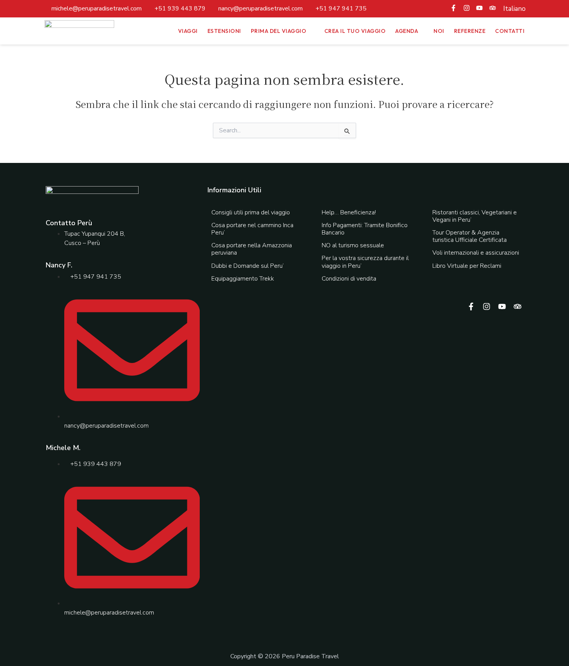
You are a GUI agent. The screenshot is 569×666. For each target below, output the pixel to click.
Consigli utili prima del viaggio (250, 212)
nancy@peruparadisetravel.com (260, 8)
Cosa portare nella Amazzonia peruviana (251, 249)
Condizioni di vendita (349, 278)
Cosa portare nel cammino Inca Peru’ (252, 229)
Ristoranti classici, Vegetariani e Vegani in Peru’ (474, 216)
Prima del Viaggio (279, 30)
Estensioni (224, 30)
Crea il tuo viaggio (355, 30)
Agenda (406, 30)
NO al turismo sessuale (353, 245)
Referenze (470, 30)
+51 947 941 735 (341, 8)
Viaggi (188, 30)
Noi (439, 30)
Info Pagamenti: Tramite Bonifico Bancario (365, 229)
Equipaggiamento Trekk (242, 278)
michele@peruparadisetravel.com (96, 8)
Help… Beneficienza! (349, 212)
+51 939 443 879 (180, 8)
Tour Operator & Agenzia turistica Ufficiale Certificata (469, 236)
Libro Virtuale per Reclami (466, 266)
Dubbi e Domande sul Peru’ (247, 266)
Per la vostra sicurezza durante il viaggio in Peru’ (365, 262)
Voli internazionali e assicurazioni (475, 252)
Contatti (509, 30)
